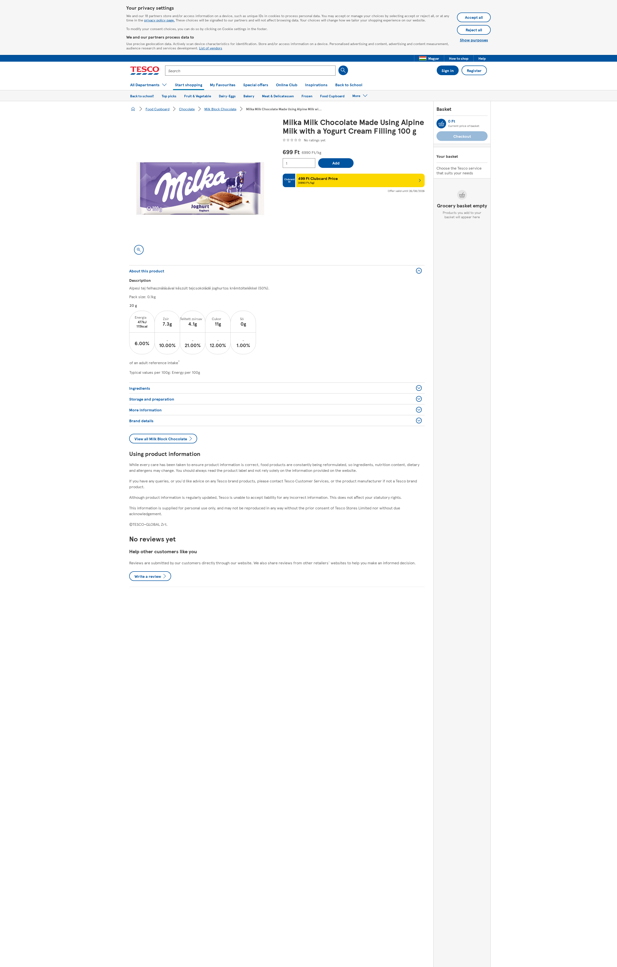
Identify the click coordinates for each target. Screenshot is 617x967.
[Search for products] (343, 70)
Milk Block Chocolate (220, 108)
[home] (133, 109)
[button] (429, 58)
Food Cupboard (157, 108)
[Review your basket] (441, 123)
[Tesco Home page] (144, 70)
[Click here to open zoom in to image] (139, 250)
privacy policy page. (159, 20)
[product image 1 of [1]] (200, 188)
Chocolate (187, 108)
